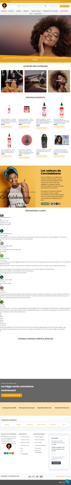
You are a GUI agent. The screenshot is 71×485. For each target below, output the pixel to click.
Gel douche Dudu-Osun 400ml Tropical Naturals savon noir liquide (44, 151)
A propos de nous (25, 439)
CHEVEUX (10, 11)
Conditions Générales (40, 445)
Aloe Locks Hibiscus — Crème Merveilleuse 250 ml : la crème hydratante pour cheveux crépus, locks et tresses (26, 121)
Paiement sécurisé (25, 442)
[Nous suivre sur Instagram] (54, 204)
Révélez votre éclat (10, 38)
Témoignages (24, 454)
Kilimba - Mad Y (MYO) (6, 280)
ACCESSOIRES (64, 11)
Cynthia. (2, 305)
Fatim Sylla (3, 324)
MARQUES (4, 11)
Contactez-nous (25, 445)
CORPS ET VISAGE (35, 11)
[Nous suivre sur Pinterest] (59, 204)
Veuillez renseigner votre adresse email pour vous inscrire (58, 449)
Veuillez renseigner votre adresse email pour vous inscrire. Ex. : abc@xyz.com (58, 458)
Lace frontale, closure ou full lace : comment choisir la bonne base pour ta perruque (11, 358)
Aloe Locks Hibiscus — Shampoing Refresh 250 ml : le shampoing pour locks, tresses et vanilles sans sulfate (61, 121)
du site (39, 448)
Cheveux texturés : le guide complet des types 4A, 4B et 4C (57, 357)
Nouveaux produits (39, 439)
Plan (36, 448)
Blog (22, 448)
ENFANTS (26, 11)
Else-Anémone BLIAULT (6, 233)
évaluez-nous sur (4, 224)
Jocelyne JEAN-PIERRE (6, 246)
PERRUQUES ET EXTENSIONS (50, 11)
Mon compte (38, 442)
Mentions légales (39, 437)
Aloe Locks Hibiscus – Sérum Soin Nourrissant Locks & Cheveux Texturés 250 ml (8, 151)
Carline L (2, 290)
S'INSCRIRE (56, 463)
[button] (53, 6)
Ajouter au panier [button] (6, 126)
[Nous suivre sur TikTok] (57, 204)
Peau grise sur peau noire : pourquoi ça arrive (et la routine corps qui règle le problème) (34, 358)
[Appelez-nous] (10, 453)
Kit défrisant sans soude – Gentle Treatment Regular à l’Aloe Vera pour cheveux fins (61, 151)
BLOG (31, 13)
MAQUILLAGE (37, 13)
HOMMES (18, 11)
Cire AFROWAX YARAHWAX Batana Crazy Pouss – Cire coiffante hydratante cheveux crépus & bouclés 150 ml (26, 151)
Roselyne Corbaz (4, 258)
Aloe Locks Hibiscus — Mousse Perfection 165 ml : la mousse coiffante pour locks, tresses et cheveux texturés (9, 121)
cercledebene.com (5, 217)
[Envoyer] (45, 6)
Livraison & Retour (25, 437)
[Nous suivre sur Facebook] (52, 204)
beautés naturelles (9, 42)
